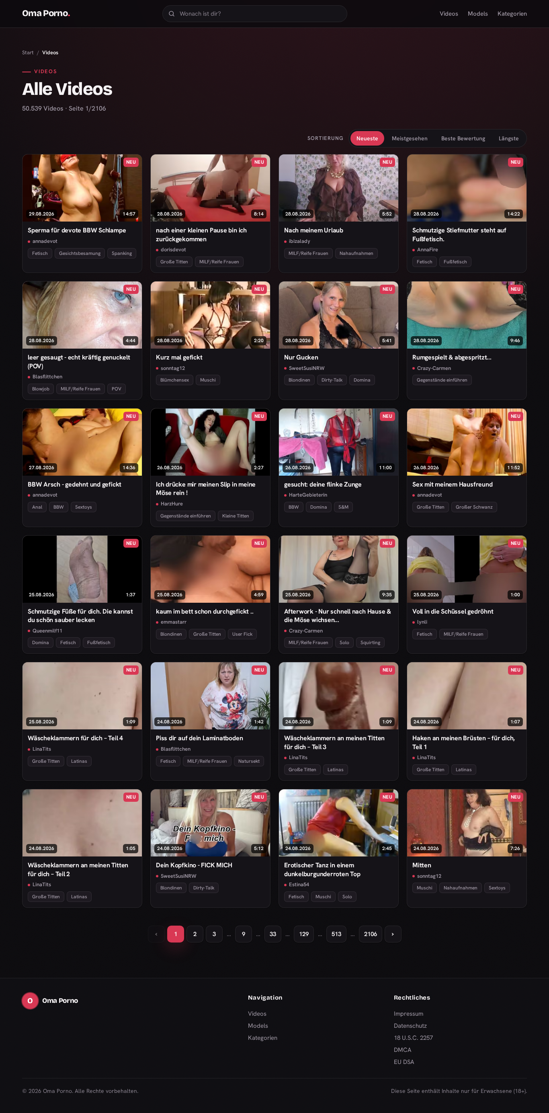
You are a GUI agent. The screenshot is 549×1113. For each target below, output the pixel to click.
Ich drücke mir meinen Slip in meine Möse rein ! (206, 488)
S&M (343, 507)
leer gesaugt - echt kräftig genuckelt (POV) (79, 361)
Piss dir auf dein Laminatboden (199, 738)
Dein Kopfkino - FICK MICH (194, 865)
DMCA (403, 1050)
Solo (344, 642)
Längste (509, 138)
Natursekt (249, 761)
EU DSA (404, 1062)
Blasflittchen (47, 376)
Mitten (421, 865)
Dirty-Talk (332, 380)
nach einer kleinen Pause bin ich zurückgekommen (201, 234)
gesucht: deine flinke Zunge (323, 484)
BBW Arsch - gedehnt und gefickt (74, 484)
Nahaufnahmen (356, 253)
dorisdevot (173, 249)
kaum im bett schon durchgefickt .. (204, 611)
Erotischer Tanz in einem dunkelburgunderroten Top (322, 869)
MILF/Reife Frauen (219, 262)
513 (336, 934)
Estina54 (299, 884)
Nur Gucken (301, 357)
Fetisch (40, 253)
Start (28, 52)
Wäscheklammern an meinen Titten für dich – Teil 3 (334, 742)
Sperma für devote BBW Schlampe (77, 230)
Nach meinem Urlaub (313, 230)
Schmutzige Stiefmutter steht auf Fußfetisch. (459, 234)
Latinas (79, 761)
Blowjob (40, 389)
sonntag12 (173, 368)
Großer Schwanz (474, 507)
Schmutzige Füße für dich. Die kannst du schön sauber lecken (80, 615)
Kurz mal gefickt (179, 357)
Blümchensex (174, 380)
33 (273, 934)
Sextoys (83, 507)
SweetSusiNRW (307, 368)
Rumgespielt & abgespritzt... (452, 357)
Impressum (408, 1014)
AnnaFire (427, 249)
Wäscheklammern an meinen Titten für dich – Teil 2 (78, 869)
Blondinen (299, 380)
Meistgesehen (410, 138)
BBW (58, 507)
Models (478, 14)
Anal (37, 507)
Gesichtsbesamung (79, 253)
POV (116, 389)
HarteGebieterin (308, 494)
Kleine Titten (235, 516)
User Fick (242, 634)
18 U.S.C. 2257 (413, 1038)
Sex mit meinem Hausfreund (452, 484)
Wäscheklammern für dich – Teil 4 (75, 738)
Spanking (122, 253)
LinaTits (42, 748)
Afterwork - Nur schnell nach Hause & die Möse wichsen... (337, 615)
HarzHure (172, 503)
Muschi (208, 380)
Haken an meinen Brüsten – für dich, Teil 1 (463, 742)
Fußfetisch (455, 262)
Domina (362, 380)
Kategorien (512, 14)
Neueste (367, 138)
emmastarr (173, 621)
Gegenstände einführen (442, 380)
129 (304, 934)
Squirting (370, 642)
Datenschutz (410, 1026)
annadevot (45, 241)
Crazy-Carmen (434, 368)
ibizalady (299, 241)
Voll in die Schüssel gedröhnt (453, 611)
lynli (422, 621)
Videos (449, 14)
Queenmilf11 (47, 630)
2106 (370, 934)
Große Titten (174, 262)
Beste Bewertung (463, 138)
